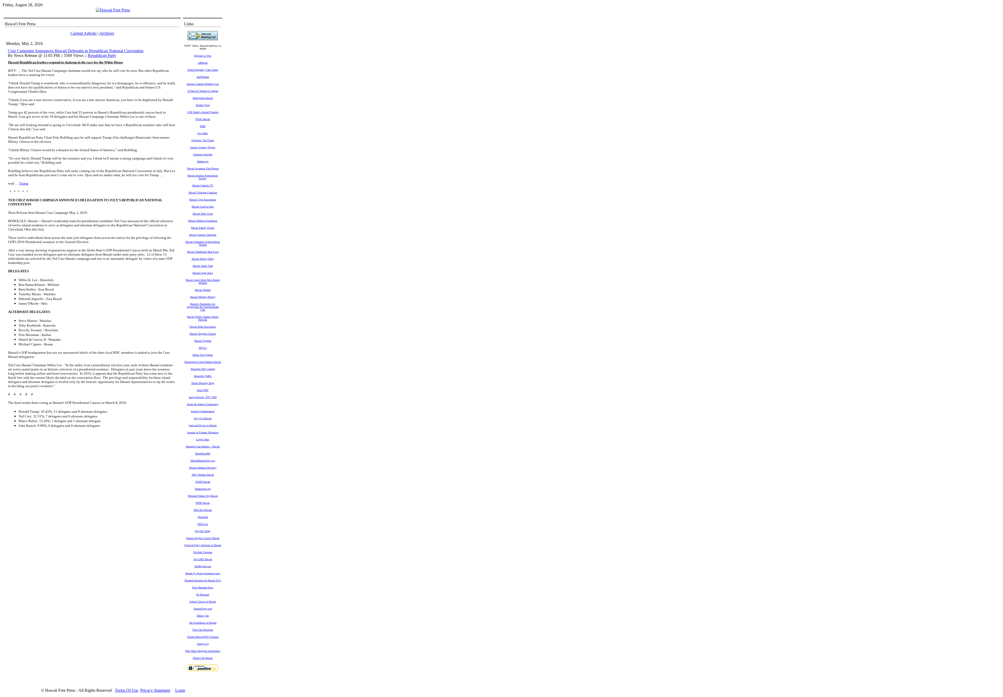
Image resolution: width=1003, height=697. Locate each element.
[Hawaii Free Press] (113, 10)
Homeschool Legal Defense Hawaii (202, 362)
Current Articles (84, 33)
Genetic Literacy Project (202, 147)
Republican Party (102, 55)
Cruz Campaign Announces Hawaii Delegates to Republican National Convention (75, 51)
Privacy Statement (155, 690)
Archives (106, 33)
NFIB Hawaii (203, 502)
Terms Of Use (126, 690)
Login (180, 690)
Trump (23, 183)
